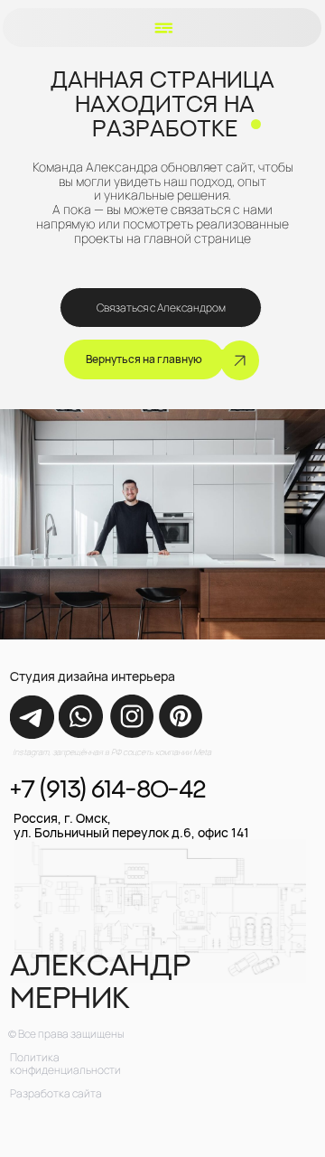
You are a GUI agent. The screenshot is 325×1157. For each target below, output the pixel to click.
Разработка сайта (56, 1093)
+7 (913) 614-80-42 (108, 788)
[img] (31, 717)
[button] (163, 28)
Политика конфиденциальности (65, 1064)
